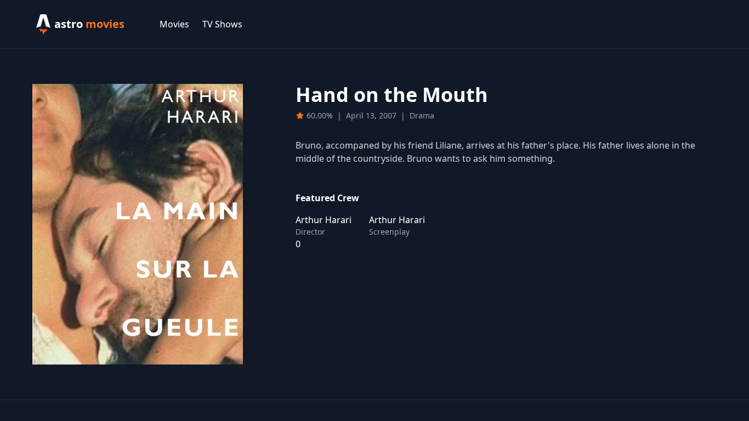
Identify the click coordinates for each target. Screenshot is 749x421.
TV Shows (222, 24)
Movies (174, 24)
